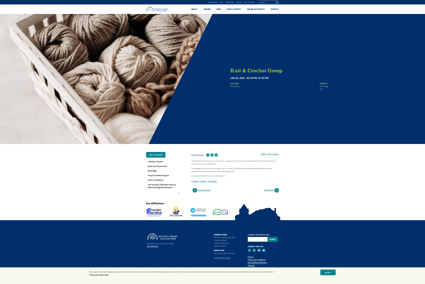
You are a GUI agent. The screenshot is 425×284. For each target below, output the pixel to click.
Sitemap (251, 265)
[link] (208, 155)
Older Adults (230, 2)
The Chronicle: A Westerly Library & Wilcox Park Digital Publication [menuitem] (162, 186)
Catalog (238, 2)
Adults (263, 154)
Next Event (269, 190)
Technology (324, 86)
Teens (221, 2)
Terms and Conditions (257, 260)
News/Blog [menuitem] (152, 171)
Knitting (202, 181)
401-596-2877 (152, 246)
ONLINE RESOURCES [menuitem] (256, 9)
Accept (328, 272)
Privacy (251, 257)
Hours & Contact (249, 2)
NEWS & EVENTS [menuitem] (234, 9)
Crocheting (212, 181)
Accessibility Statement (257, 262)
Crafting (194, 181)
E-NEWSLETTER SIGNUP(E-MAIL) (259, 235)
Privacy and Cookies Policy (99, 275)
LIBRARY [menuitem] (207, 9)
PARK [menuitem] (218, 9)
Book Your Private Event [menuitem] (157, 166)
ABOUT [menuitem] (194, 9)
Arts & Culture (273, 154)
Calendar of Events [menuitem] (155, 161)
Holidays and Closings (222, 258)
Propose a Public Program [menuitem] (158, 175)
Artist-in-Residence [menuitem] (155, 180)
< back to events (155, 155)
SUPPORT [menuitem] (274, 9)
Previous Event (204, 190)
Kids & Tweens (212, 2)
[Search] (277, 2)
